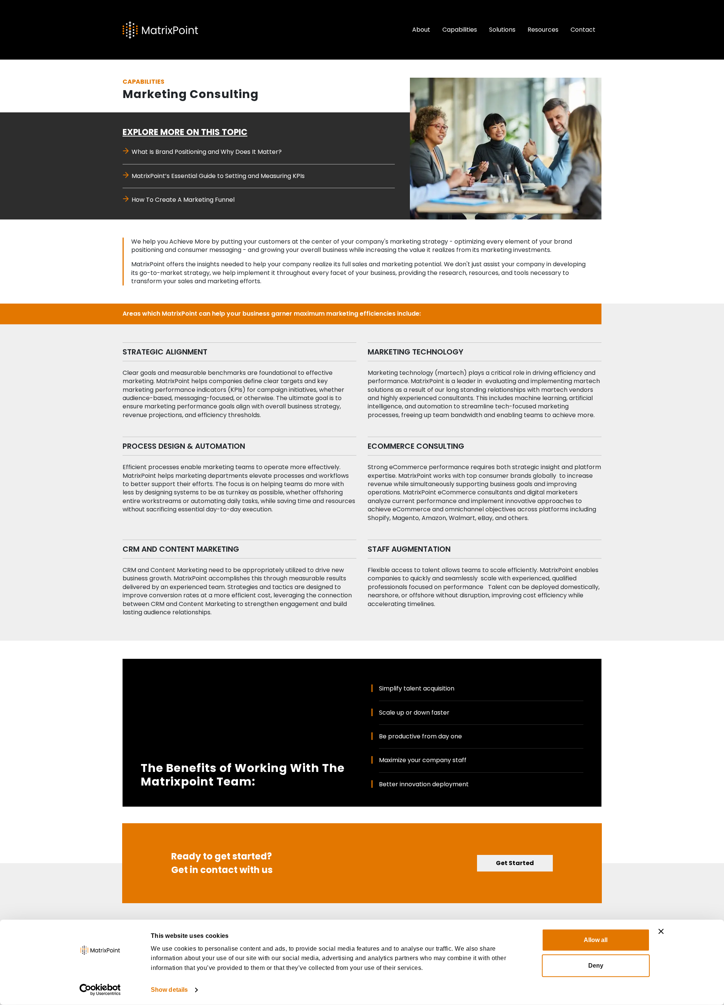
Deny (595, 965)
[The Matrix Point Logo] (160, 30)
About (421, 29)
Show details (169, 990)
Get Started (515, 863)
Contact (583, 29)
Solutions (502, 29)
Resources (543, 29)
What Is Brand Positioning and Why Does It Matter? (207, 152)
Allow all (595, 940)
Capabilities (459, 29)
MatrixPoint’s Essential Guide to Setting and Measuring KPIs (218, 176)
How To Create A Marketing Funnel (183, 200)
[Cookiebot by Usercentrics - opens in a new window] (100, 990)
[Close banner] (661, 931)
